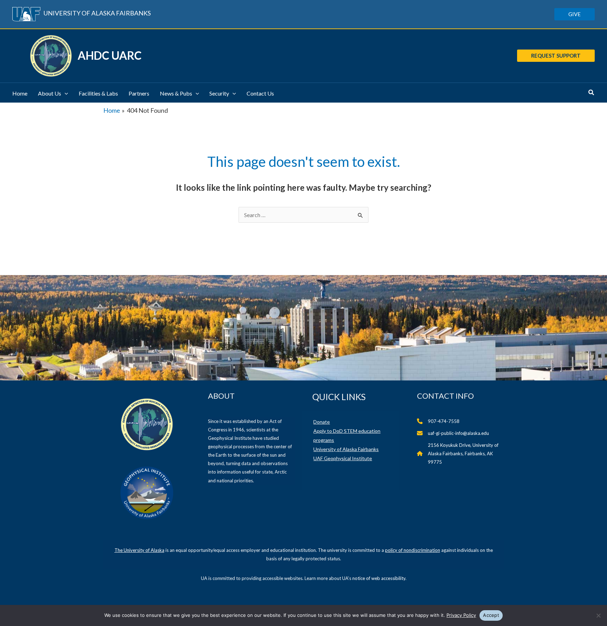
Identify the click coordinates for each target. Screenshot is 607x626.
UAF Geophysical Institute (342, 458)
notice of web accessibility (378, 578)
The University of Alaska (139, 550)
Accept (491, 615)
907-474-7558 (443, 421)
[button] (574, 14)
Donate (321, 422)
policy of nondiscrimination (412, 550)
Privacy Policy (461, 615)
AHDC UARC (110, 55)
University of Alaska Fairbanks (346, 449)
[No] (598, 615)
